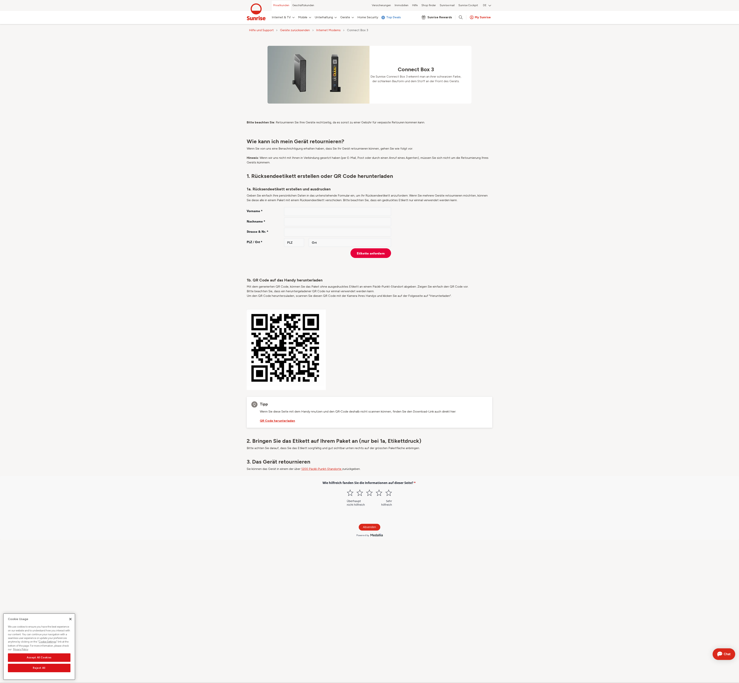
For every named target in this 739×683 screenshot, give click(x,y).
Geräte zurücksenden (295, 30)
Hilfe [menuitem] (415, 5)
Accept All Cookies (39, 657)
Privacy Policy (20, 649)
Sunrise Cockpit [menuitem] (468, 5)
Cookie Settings (47, 641)
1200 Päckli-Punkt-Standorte (321, 469)
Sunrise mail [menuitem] (447, 5)
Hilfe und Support (261, 30)
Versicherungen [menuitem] (381, 5)
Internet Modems (328, 30)
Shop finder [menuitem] (428, 5)
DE (485, 5)
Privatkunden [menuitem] (281, 5)
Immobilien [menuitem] (401, 5)
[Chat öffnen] (724, 654)
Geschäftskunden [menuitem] (303, 5)
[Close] (70, 619)
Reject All (39, 667)
